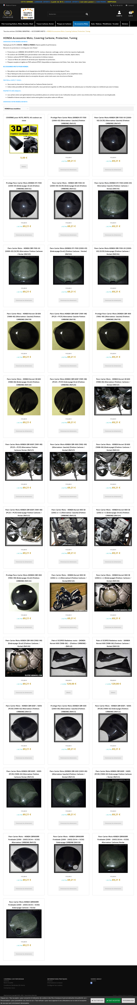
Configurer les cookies (54, 985)
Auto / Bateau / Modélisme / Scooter (105, 24)
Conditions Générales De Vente (14, 985)
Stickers (125, 24)
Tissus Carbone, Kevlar (45, 24)
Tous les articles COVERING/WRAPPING (16, 31)
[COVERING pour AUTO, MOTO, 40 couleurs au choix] (24, 153)
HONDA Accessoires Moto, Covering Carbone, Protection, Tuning (68, 31)
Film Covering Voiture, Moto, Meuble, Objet (17, 24)
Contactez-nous (9, 988)
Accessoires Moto (81, 24)
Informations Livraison (55, 983)
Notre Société (8, 983)
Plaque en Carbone (64, 24)
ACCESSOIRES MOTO (38, 31)
